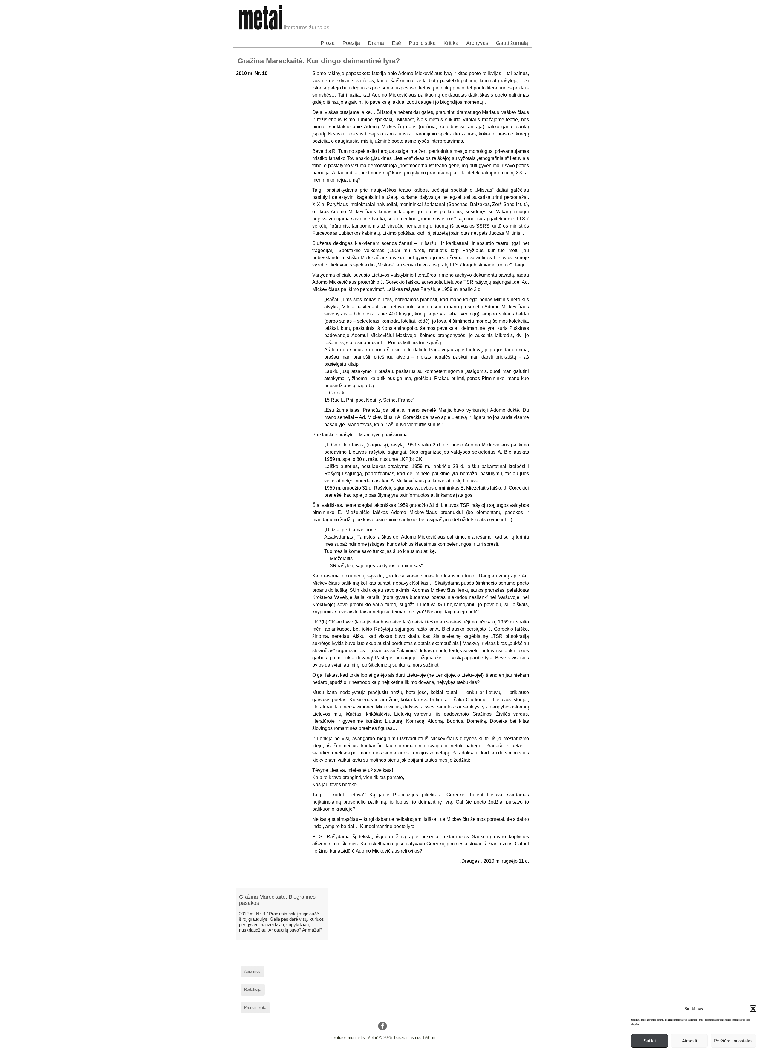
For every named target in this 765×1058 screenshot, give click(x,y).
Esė (396, 43)
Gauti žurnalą (512, 43)
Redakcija (252, 989)
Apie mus (252, 971)
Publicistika (422, 43)
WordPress (359, 1053)
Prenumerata (255, 1007)
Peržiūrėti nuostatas (733, 1040)
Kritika (450, 43)
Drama (376, 43)
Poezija (351, 43)
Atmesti (689, 1040)
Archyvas (477, 43)
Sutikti (650, 1040)
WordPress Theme (387, 1053)
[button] (753, 1009)
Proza (328, 43)
